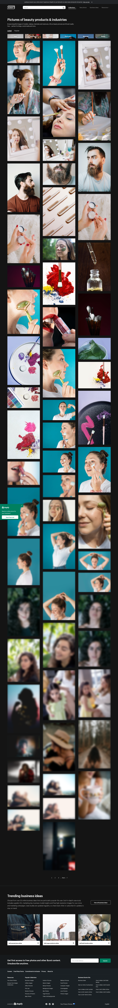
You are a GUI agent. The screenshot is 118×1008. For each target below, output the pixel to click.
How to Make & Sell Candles (103, 992)
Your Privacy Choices (66, 1004)
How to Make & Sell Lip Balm (85, 989)
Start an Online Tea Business (85, 985)
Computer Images (65, 985)
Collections (71, 7)
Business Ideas (82, 980)
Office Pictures (29, 985)
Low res (34, 61)
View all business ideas (100, 902)
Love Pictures (63, 991)
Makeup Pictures (64, 980)
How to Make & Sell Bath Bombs (102, 981)
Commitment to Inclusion (32, 971)
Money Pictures (47, 985)
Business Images (29, 980)
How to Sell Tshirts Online (85, 994)
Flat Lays (27, 988)
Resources (105, 7)
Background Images (48, 988)
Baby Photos (28, 996)
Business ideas (94, 7)
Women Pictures (29, 991)
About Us (50, 971)
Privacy (44, 971)
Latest (9, 30)
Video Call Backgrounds (49, 996)
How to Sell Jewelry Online (85, 992)
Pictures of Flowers (30, 993)
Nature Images (46, 983)
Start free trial (10, 517)
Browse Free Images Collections (12, 984)
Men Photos (46, 991)
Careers (9, 971)
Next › (64, 877)
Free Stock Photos (12, 980)
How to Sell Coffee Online (102, 989)
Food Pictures (64, 983)
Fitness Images (64, 993)
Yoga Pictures (46, 993)
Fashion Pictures (47, 980)
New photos (83, 7)
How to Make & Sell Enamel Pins (103, 985)
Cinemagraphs (64, 988)
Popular (16, 30)
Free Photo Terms (19, 971)
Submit (105, 961)
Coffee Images (28, 983)
